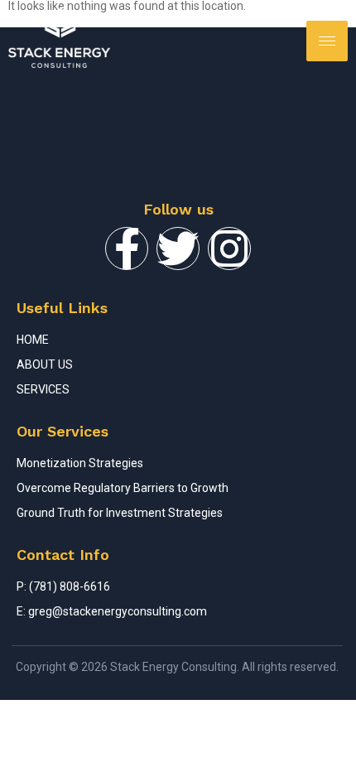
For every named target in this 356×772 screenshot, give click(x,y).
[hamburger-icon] (327, 41)
